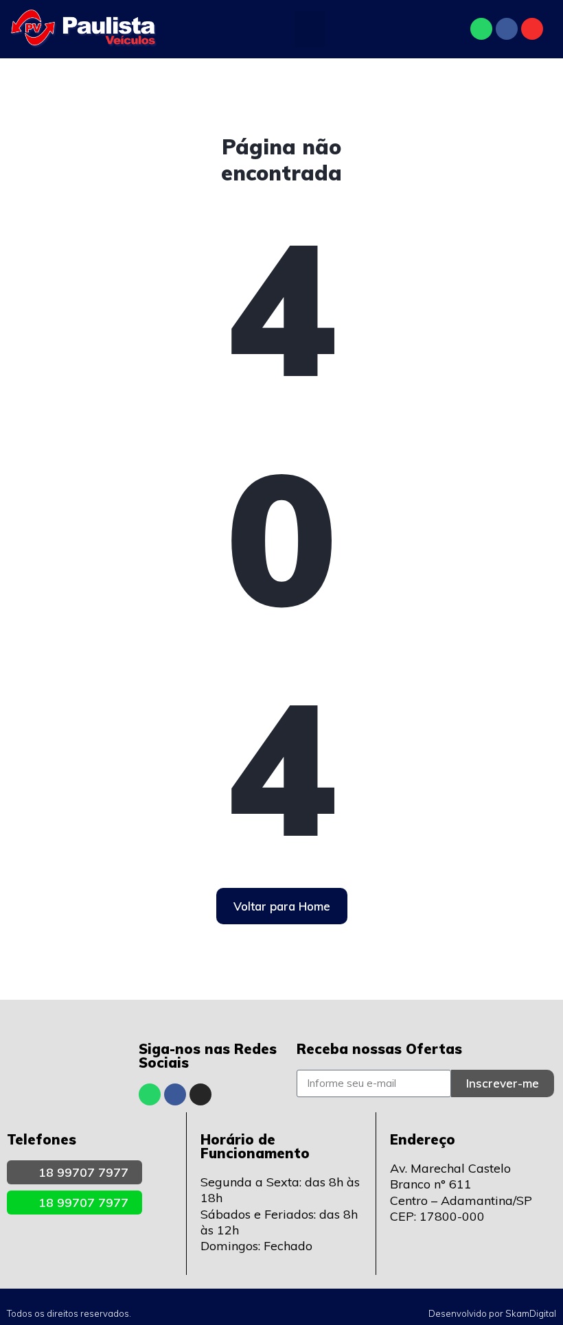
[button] (310, 29)
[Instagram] (532, 29)
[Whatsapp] (481, 29)
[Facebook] (507, 29)
